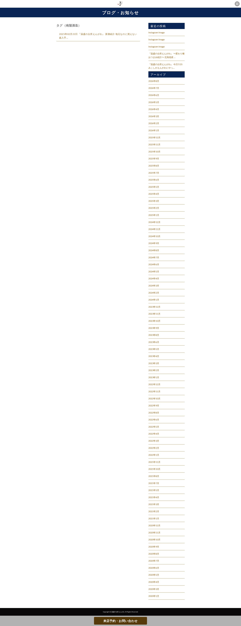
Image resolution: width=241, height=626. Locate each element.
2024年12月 (154, 222)
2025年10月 (154, 151)
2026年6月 (153, 95)
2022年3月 (153, 440)
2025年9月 (153, 158)
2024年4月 (153, 278)
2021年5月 (153, 490)
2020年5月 (153, 574)
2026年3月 (153, 116)
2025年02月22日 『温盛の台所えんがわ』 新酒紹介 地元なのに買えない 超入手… (98, 36)
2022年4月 (153, 433)
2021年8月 (153, 476)
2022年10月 (154, 398)
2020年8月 (153, 553)
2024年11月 (154, 229)
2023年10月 (154, 320)
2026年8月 (153, 81)
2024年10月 (154, 236)
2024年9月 (153, 243)
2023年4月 (153, 356)
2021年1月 (153, 518)
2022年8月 (153, 412)
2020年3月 (153, 589)
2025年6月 (153, 179)
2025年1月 (153, 215)
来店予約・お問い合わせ (120, 621)
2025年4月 (153, 193)
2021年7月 (153, 483)
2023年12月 (154, 306)
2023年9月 (153, 328)
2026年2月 (153, 123)
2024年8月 (153, 250)
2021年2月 (153, 511)
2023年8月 (153, 335)
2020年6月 (153, 567)
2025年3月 (153, 201)
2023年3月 (153, 363)
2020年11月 (154, 532)
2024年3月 (153, 285)
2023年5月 (153, 349)
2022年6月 (153, 419)
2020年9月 (153, 546)
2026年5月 (153, 102)
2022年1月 (153, 454)
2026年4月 (153, 109)
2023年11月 (154, 313)
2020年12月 (154, 525)
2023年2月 (153, 370)
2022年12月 (154, 384)
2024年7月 (153, 257)
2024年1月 (153, 299)
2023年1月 (153, 377)
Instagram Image (156, 32)
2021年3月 (153, 504)
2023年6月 (153, 342)
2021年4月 (153, 497)
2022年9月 (153, 405)
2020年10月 (154, 539)
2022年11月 (154, 391)
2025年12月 (154, 137)
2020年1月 (153, 596)
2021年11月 (154, 462)
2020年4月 (153, 582)
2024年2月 (153, 292)
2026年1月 (153, 130)
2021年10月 (154, 469)
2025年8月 (153, 165)
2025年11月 (154, 144)
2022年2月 (153, 448)
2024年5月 (153, 271)
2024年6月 (153, 264)
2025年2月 (153, 208)
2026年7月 (153, 88)
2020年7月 (153, 560)
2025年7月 (153, 172)
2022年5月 (153, 426)
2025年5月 (153, 186)
